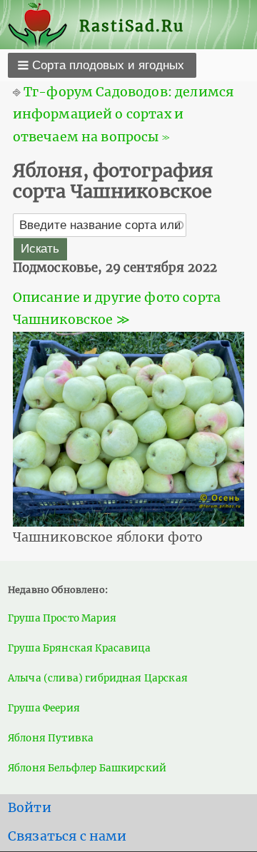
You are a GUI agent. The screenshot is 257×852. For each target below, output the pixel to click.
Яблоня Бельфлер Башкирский (87, 768)
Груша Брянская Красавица (79, 648)
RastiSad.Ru (131, 26)
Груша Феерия (44, 708)
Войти (29, 808)
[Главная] (43, 26)
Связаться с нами (67, 836)
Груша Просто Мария (62, 618)
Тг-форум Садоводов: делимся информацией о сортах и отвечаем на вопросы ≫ (123, 114)
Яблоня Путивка (51, 738)
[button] (102, 65)
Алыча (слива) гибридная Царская (98, 678)
